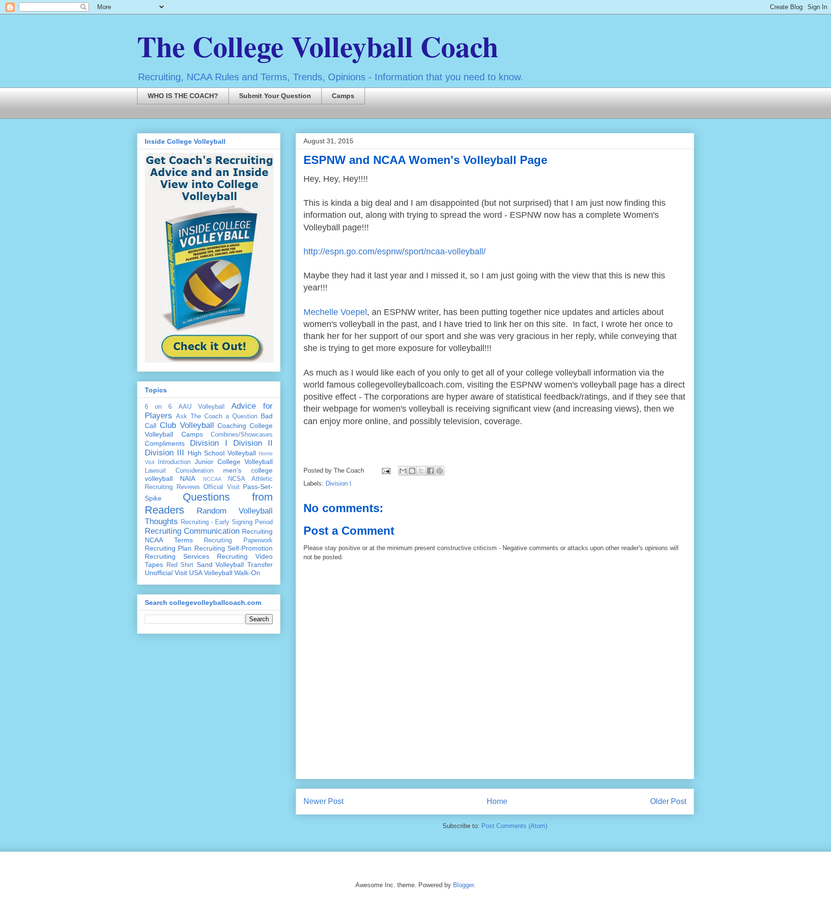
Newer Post (323, 801)
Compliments (165, 443)
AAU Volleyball (201, 406)
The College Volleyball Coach (317, 46)
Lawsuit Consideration (179, 470)
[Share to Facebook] (430, 471)
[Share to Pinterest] (439, 471)
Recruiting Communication (192, 531)
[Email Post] (385, 470)
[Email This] (403, 471)
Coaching (231, 425)
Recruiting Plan (168, 548)
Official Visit (221, 487)
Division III (164, 452)
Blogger (463, 885)
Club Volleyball (187, 425)
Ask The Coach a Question (216, 416)
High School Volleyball (222, 453)
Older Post (668, 801)
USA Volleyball (210, 573)
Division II (253, 443)
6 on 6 (158, 406)
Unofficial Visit (166, 573)
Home (497, 801)
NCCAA (212, 479)
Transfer (260, 564)
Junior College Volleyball (234, 461)
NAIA (187, 478)
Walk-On (247, 573)
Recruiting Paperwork (238, 540)
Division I (339, 483)
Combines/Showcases (242, 434)
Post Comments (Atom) (514, 825)
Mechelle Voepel (335, 312)
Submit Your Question (275, 96)
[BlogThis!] (412, 471)
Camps (343, 96)
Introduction (174, 462)
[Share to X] (421, 471)
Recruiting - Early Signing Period (227, 522)
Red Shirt (180, 565)
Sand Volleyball (220, 564)
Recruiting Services (177, 556)
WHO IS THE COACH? (183, 96)
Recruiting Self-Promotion (233, 548)
